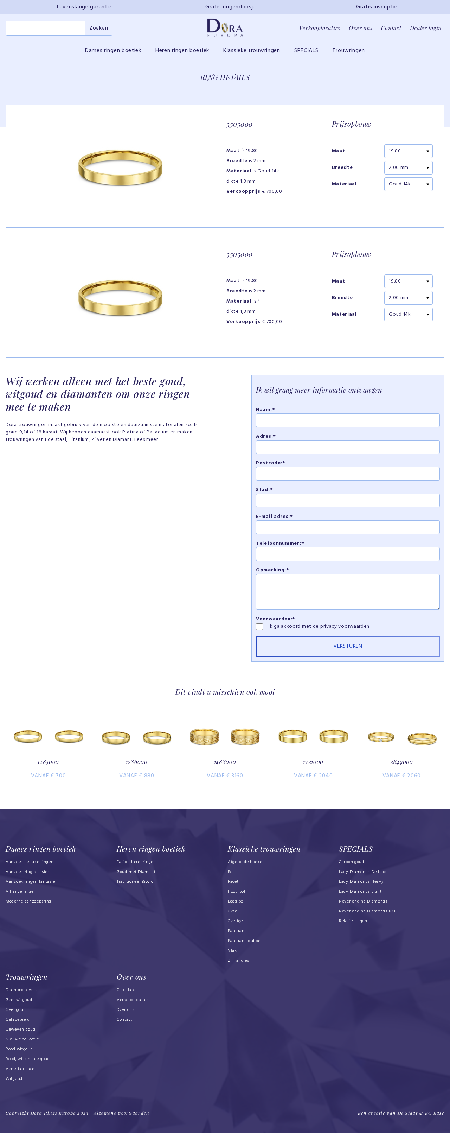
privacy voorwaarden (344, 626)
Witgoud (14, 1079)
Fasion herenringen (136, 862)
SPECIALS (306, 50)
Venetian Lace (20, 1069)
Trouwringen (348, 50)
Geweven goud (20, 1029)
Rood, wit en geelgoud (28, 1059)
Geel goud (16, 1010)
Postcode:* (270, 463)
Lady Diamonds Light (360, 891)
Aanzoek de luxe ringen (30, 862)
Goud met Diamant (136, 872)
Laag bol (236, 901)
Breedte (342, 167)
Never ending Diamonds (363, 901)
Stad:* (264, 490)
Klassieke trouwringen (251, 50)
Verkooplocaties (319, 28)
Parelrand (237, 931)
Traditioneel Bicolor (136, 882)
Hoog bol (236, 891)
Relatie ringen (353, 921)
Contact (391, 28)
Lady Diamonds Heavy (361, 882)
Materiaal (344, 184)
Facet (233, 882)
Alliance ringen (21, 891)
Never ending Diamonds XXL (368, 911)
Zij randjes (238, 960)
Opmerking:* (272, 570)
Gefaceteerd (18, 1020)
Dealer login (426, 28)
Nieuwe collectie (22, 1039)
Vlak (232, 951)
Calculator (127, 990)
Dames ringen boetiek (113, 50)
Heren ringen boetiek (182, 50)
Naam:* (265, 409)
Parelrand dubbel (245, 941)
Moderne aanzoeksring (28, 901)
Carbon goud (351, 862)
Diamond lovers (21, 990)
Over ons (361, 28)
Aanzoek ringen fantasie (30, 882)
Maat (338, 151)
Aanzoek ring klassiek (28, 872)
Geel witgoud (19, 1000)
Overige (235, 921)
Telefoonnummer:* (280, 543)
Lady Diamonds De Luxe (363, 872)
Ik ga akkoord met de (294, 626)
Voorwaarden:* (275, 619)
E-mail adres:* (274, 516)
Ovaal (233, 911)
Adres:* (266, 436)
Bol (231, 872)
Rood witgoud (19, 1049)
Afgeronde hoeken (246, 862)
